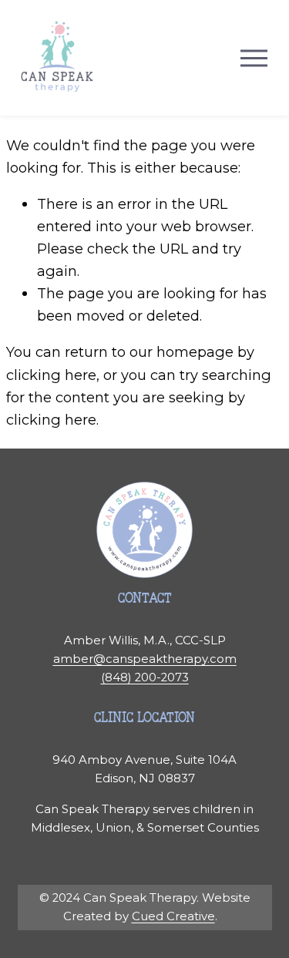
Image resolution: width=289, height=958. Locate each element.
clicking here (51, 375)
